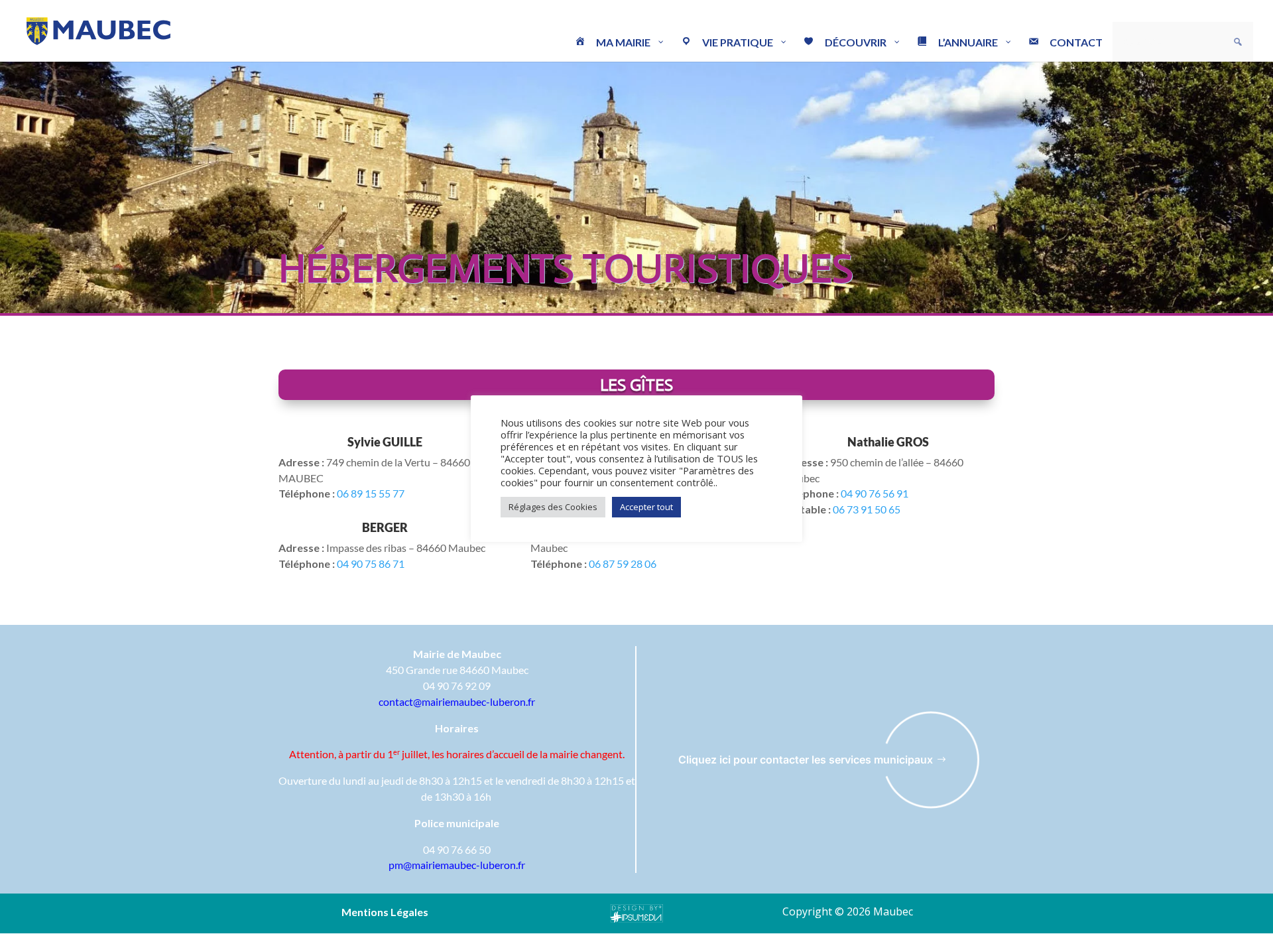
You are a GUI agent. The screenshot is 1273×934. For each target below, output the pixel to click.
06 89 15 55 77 (370, 493)
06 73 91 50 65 (866, 509)
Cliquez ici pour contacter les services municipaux (805, 759)
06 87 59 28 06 (621, 563)
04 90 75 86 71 (369, 563)
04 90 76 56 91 (874, 493)
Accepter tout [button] (646, 507)
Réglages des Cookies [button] (553, 507)
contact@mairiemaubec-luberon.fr (457, 701)
